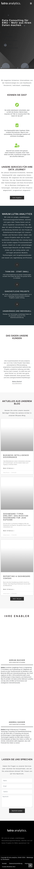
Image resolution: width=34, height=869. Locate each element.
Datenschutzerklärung (15, 863)
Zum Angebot (17, 197)
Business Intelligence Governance (16, 456)
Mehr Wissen (17, 599)
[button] (2, 364)
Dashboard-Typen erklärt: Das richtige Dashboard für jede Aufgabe (15, 517)
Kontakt (4, 863)
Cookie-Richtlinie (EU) (8, 866)
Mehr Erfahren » (8, 468)
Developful (6, 859)
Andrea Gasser (17, 722)
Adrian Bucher (17, 660)
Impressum (28, 863)
